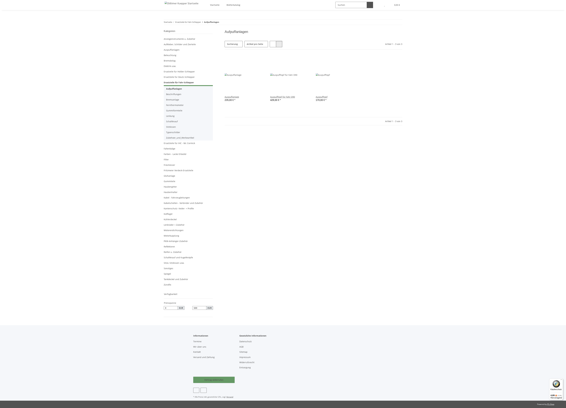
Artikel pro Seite (255, 44)
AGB (241, 346)
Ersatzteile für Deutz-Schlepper (179, 77)
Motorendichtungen (174, 230)
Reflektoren (169, 246)
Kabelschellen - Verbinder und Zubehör (183, 203)
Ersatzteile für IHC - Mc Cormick (179, 143)
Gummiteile (169, 181)
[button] (273, 44)
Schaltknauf (172, 121)
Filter (166, 159)
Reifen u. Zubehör (173, 252)
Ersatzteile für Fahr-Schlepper (179, 82)
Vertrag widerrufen (213, 379)
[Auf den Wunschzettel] (260, 59)
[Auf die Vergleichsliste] (253, 59)
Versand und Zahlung (204, 357)
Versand (229, 397)
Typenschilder (173, 132)
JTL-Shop (550, 404)
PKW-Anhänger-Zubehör (176, 241)
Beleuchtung (170, 55)
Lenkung (170, 116)
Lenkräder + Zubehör (174, 224)
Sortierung (232, 44)
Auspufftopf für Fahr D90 (282, 96)
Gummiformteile (174, 110)
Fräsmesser (169, 165)
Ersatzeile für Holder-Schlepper (179, 71)
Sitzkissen (171, 126)
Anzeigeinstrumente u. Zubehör (179, 39)
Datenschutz (245, 341)
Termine (197, 341)
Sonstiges (168, 268)
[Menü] (561, 380)
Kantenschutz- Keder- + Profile (179, 208)
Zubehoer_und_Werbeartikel (180, 137)
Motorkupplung (171, 235)
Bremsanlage (172, 99)
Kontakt (197, 351)
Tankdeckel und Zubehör (176, 279)
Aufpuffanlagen (174, 88)
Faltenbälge (169, 148)
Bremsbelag (170, 60)
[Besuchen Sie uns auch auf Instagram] (203, 390)
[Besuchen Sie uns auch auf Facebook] (196, 390)
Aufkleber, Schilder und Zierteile (180, 44)
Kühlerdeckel (170, 219)
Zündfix (167, 284)
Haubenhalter (170, 192)
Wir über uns (199, 346)
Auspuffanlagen (172, 49)
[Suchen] (370, 5)
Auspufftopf (322, 96)
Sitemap (243, 351)
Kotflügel (168, 214)
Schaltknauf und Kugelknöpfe (178, 257)
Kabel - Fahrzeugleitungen (177, 197)
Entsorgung (245, 367)
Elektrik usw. (170, 66)
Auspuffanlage (232, 96)
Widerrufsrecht (246, 362)
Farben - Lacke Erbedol (175, 154)
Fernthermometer (175, 105)
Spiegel (167, 273)
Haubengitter (170, 186)
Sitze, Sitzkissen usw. (174, 263)
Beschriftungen (173, 94)
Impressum (245, 357)
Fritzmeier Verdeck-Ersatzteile (178, 170)
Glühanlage (169, 175)
